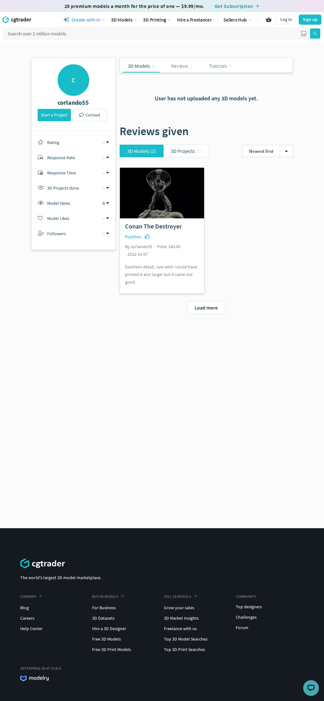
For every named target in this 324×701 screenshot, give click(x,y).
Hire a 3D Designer (109, 628)
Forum (242, 627)
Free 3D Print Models (111, 649)
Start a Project (54, 115)
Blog (24, 607)
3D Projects (186, 151)
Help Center (31, 628)
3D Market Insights (181, 618)
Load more (206, 307)
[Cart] (269, 20)
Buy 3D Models (105, 596)
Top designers (249, 607)
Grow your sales (179, 607)
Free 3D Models (106, 639)
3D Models (141, 151)
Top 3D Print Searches (184, 649)
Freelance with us (180, 628)
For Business (104, 607)
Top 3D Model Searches (186, 639)
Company (28, 596)
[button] (304, 33)
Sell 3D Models (177, 596)
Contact (92, 115)
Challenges (246, 617)
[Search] (315, 33)
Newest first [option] (261, 151)
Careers (27, 618)
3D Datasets (103, 618)
